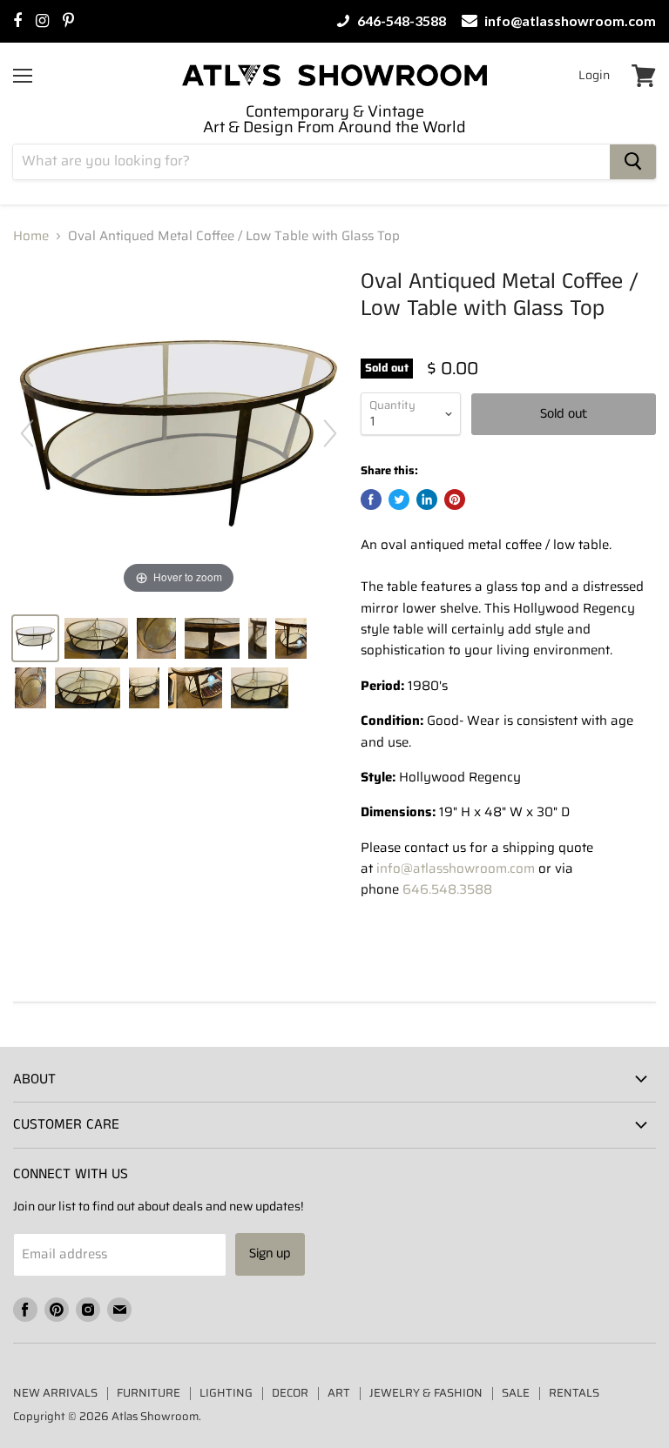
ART (339, 1393)
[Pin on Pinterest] (454, 499)
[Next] (330, 433)
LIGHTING (226, 1393)
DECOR (290, 1393)
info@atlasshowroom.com (569, 21)
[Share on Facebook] (371, 499)
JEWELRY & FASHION (426, 1393)
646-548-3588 (400, 21)
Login (594, 75)
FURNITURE (148, 1393)
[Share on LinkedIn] (426, 499)
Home (31, 236)
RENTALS (574, 1393)
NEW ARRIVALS (55, 1393)
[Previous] (27, 433)
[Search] (633, 161)
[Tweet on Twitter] (399, 499)
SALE (516, 1393)
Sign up (270, 1254)
